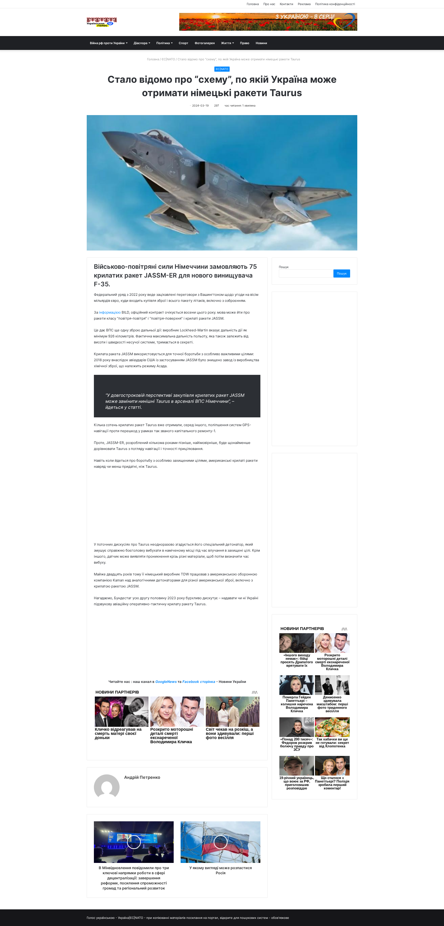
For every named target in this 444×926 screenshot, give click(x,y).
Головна (253, 4)
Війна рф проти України (107, 43)
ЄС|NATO (168, 59)
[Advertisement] (177, 507)
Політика (163, 43)
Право (244, 43)
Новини (261, 43)
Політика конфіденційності (335, 4)
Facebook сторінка (198, 681)
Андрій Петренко (142, 777)
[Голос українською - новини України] (102, 22)
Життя (226, 43)
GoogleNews (166, 681)
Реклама (304, 4)
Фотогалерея (205, 43)
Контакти (286, 4)
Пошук (284, 267)
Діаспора (140, 43)
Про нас (269, 4)
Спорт (183, 43)
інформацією (110, 312)
